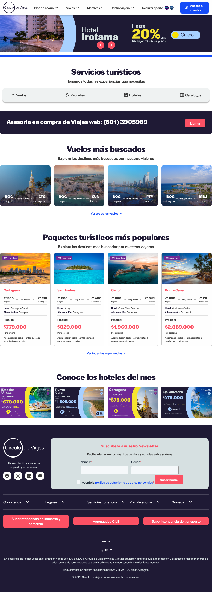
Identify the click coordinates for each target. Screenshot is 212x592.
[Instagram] (18, 476)
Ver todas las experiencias (104, 353)
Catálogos (193, 95)
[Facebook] (7, 476)
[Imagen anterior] (100, 45)
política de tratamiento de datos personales (124, 482)
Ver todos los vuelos (104, 213)
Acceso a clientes (196, 7)
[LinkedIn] (29, 476)
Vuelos (21, 95)
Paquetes (78, 95)
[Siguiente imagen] (111, 45)
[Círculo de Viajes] (15, 7)
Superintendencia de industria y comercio (36, 521)
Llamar (195, 123)
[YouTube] (40, 476)
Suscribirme (169, 480)
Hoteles (135, 95)
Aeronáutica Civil (106, 521)
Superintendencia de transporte (176, 521)
